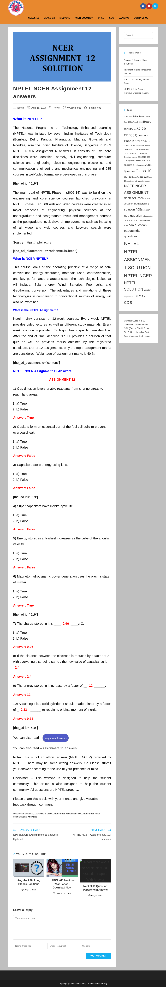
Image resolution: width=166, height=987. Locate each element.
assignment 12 (26, 814)
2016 (130, 117)
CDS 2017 (134, 153)
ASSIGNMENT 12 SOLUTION (46, 814)
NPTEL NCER (138, 275)
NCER (129, 186)
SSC (132, 297)
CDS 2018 (142, 157)
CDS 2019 (146, 161)
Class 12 (142, 176)
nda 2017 (146, 210)
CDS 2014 (140, 141)
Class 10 (144, 171)
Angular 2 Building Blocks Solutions (28, 882)
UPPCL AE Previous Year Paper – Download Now (62, 884)
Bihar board (139, 116)
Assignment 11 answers (59, 748)
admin (20, 107)
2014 (126, 117)
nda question (133, 215)
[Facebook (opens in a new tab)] (143, 6)
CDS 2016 (128, 149)
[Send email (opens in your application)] (155, 6)
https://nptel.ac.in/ (38, 242)
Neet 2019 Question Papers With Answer (95, 888)
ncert (141, 203)
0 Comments (74, 107)
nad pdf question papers (140, 181)
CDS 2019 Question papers (135, 165)
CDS (142, 128)
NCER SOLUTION (134, 198)
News (56, 107)
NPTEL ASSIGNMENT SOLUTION (73, 814)
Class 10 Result (130, 177)
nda (139, 209)
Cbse (134, 129)
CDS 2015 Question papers (139, 146)
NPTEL (131, 243)
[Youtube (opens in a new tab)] (149, 6)
